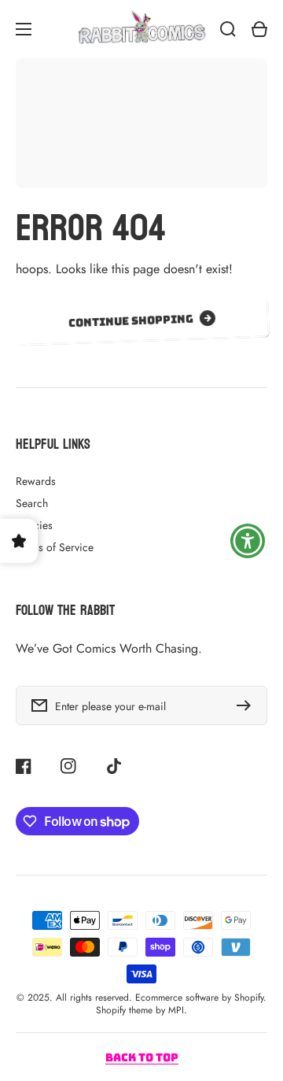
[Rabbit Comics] (141, 29)
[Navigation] (23, 29)
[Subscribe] (247, 705)
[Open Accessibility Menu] (248, 540)
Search (32, 503)
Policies (34, 525)
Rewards (36, 481)
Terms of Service (55, 547)
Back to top (141, 1057)
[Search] (228, 29)
